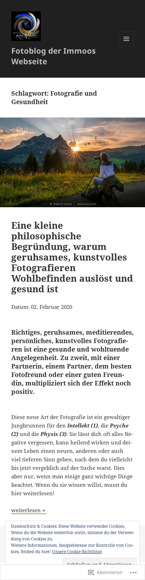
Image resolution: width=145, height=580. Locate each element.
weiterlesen (26, 510)
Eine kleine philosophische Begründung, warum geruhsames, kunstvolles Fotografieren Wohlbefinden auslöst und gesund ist (72, 257)
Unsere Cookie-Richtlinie (77, 552)
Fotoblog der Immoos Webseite (53, 55)
